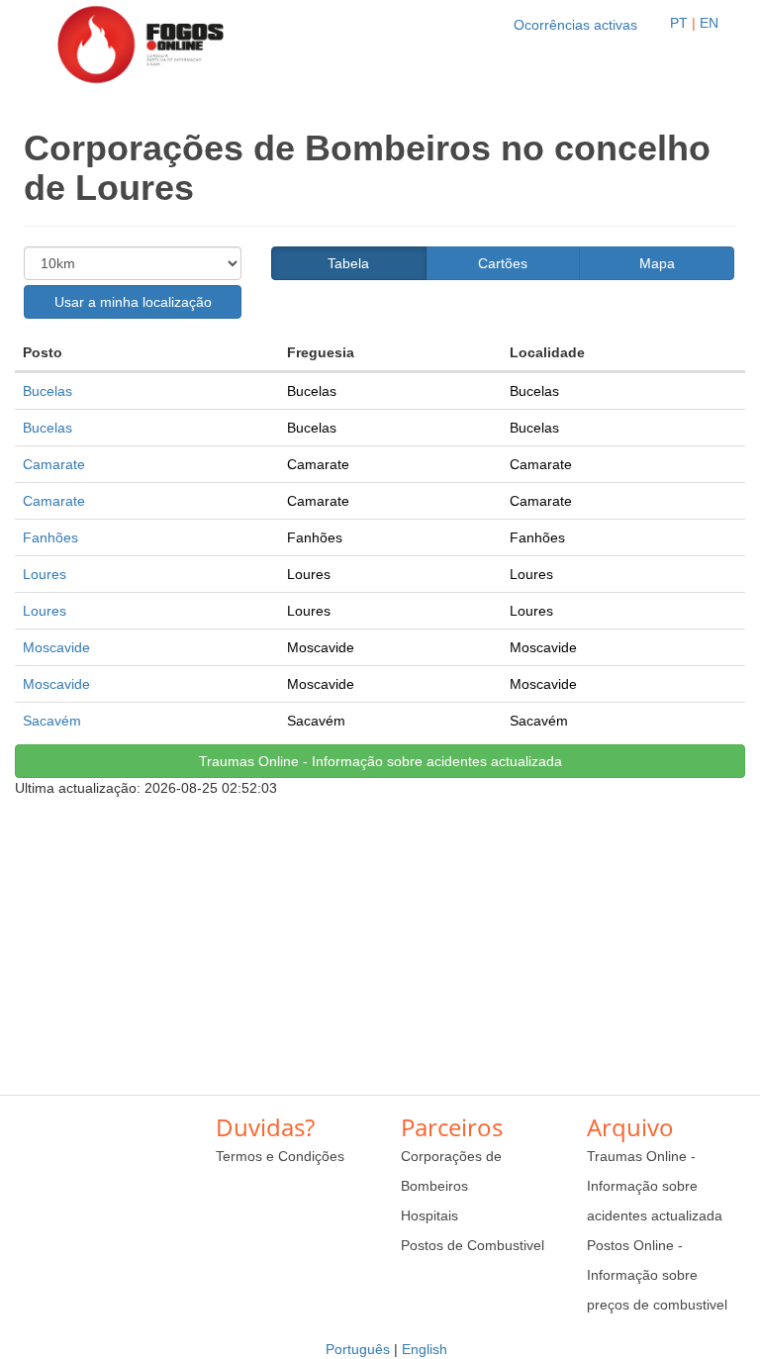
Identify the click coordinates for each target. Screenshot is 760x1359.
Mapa (657, 263)
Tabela (348, 263)
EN (709, 23)
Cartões (502, 263)
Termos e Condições (280, 1156)
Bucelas (47, 391)
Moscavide (56, 647)
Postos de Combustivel (472, 1245)
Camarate (54, 464)
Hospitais (429, 1215)
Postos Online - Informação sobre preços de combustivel (657, 1274)
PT (679, 23)
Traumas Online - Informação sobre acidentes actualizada (380, 761)
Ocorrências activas (575, 25)
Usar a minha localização (133, 302)
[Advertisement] (380, 936)
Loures (44, 574)
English (424, 1349)
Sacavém (52, 720)
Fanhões (50, 537)
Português (358, 1349)
